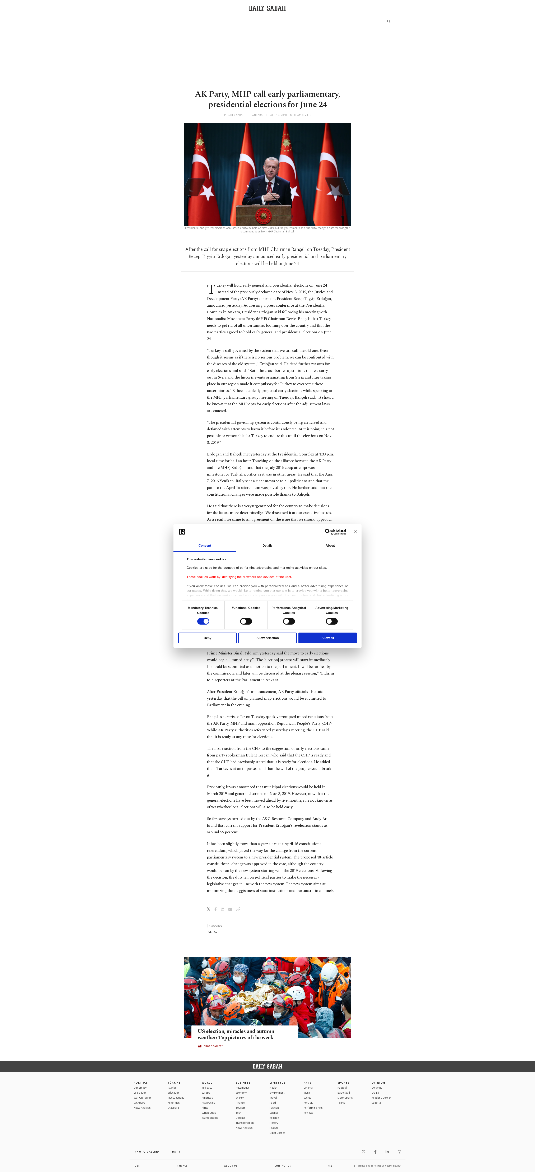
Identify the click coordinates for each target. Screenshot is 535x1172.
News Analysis (142, 1108)
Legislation (140, 1092)
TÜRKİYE (174, 1082)
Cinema (308, 1087)
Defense (241, 1118)
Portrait (308, 1102)
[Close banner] (355, 531)
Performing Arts (313, 1108)
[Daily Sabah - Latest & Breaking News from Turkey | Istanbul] (267, 8)
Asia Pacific (208, 1102)
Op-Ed (375, 1092)
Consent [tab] (205, 545)
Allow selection (267, 638)
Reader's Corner (381, 1097)
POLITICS (141, 1082)
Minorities (174, 1102)
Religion (274, 1118)
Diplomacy (140, 1087)
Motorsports (345, 1097)
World (207, 1082)
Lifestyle (277, 1082)
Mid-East (207, 1087)
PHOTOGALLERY (213, 1046)
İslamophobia (210, 1118)
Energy (240, 1097)
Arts (307, 1082)
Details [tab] (267, 545)
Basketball (344, 1092)
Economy (241, 1092)
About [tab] (330, 545)
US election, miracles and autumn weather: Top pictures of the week (236, 1035)
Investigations (176, 1097)
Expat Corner (277, 1133)
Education (174, 1092)
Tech (238, 1113)
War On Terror (142, 1097)
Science (274, 1113)
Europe (206, 1092)
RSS (330, 1165)
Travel (273, 1097)
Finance (240, 1102)
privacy (182, 1165)
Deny (207, 638)
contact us (282, 1165)
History (274, 1123)
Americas (207, 1097)
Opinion (378, 1082)
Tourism (241, 1108)
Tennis (341, 1102)
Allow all (327, 638)
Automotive (243, 1087)
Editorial (376, 1102)
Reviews (308, 1113)
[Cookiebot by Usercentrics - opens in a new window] (328, 532)
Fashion (274, 1108)
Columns (377, 1087)
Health (273, 1087)
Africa (205, 1108)
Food (273, 1102)
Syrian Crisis (209, 1113)
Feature (274, 1128)
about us (230, 1165)
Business (243, 1082)
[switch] (246, 621)
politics (212, 931)
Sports (343, 1082)
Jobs (137, 1165)
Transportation (245, 1123)
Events (307, 1097)
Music (307, 1092)
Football (342, 1087)
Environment (277, 1092)
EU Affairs (139, 1102)
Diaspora (173, 1108)
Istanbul (172, 1087)
